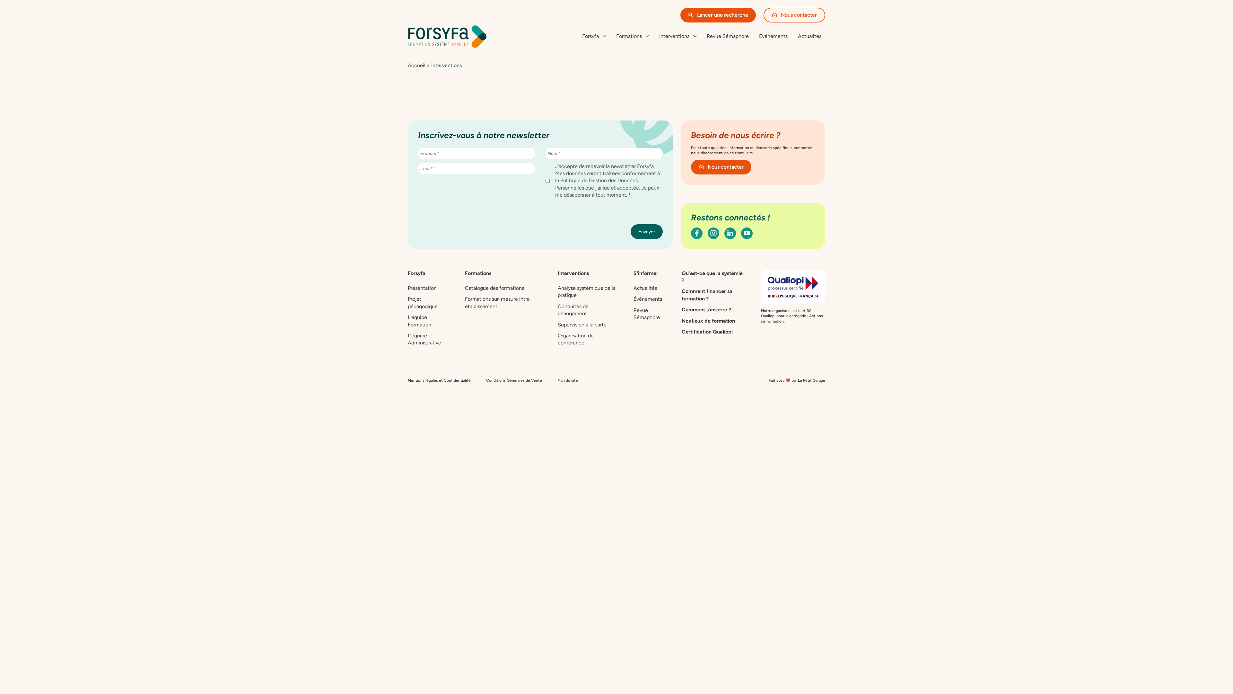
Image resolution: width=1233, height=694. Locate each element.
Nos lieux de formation (708, 321)
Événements (773, 36)
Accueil (416, 65)
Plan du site (567, 380)
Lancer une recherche (722, 15)
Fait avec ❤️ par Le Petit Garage (797, 380)
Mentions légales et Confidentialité (439, 380)
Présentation (422, 288)
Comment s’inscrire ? (706, 310)
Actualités (809, 36)
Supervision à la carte (582, 325)
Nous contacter (799, 15)
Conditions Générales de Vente (514, 380)
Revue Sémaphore (728, 36)
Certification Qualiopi (707, 332)
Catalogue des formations (494, 288)
